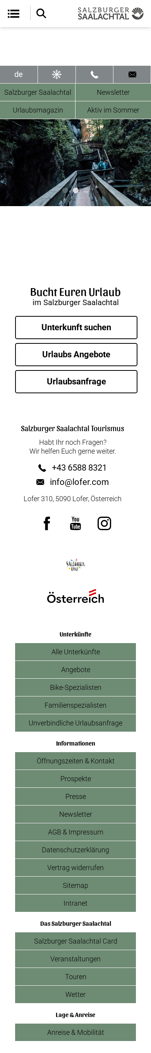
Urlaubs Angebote (76, 354)
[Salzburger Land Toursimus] (75, 565)
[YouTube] (75, 523)
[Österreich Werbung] (75, 596)
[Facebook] (46, 523)
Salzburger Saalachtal (37, 92)
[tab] (65, 190)
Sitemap (75, 885)
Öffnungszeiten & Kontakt (76, 761)
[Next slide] (139, 162)
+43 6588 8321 (79, 468)
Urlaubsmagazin (38, 110)
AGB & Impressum (75, 832)
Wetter (75, 994)
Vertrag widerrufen (75, 868)
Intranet (75, 903)
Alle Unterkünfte (75, 652)
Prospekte (75, 779)
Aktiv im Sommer (113, 110)
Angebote (75, 670)
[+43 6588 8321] (94, 74)
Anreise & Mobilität (75, 1032)
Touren (75, 977)
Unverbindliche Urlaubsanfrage (75, 723)
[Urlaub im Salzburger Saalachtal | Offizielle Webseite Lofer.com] (111, 13)
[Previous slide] (12, 162)
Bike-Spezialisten (75, 687)
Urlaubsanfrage (76, 381)
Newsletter (113, 92)
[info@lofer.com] (132, 74)
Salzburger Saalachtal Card (75, 941)
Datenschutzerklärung (75, 850)
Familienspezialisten (75, 705)
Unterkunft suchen (76, 327)
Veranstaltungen (75, 959)
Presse (75, 796)
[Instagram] (104, 523)
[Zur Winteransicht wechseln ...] (57, 74)
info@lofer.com (79, 482)
